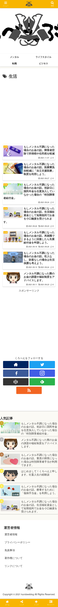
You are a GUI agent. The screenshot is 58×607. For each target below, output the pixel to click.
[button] (52, 401)
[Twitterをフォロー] (42, 364)
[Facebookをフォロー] (15, 373)
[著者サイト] (15, 364)
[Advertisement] (29, 110)
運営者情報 (11, 534)
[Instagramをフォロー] (42, 373)
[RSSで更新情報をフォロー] (29, 390)
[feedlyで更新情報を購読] (42, 381)
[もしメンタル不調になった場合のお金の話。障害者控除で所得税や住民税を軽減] (35, 552)
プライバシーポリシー (17, 542)
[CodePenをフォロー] (15, 381)
